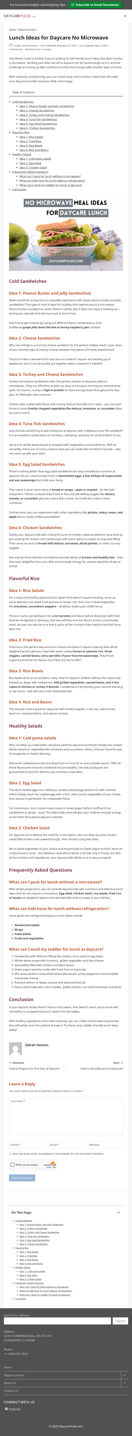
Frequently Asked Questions (30, 172)
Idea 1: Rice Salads (31, 137)
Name (15, 1145)
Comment (17, 1101)
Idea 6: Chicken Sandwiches (37, 128)
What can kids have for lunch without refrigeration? (52, 180)
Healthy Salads (21, 154)
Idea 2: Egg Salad (30, 163)
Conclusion (19, 189)
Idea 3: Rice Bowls (30, 145)
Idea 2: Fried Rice (30, 141)
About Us (10, 1383)
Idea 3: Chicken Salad (33, 167)
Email (54, 1145)
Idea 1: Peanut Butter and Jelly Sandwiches (46, 106)
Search (120, 1321)
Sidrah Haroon (30, 45)
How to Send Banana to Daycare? (101, 1065)
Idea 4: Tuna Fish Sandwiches (38, 119)
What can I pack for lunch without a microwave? (50, 176)
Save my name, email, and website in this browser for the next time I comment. (58, 1153)
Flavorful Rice (20, 132)
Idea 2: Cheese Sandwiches (36, 110)
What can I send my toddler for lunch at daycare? (50, 185)
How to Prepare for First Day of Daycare (34, 1065)
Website (94, 1145)
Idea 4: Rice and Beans (34, 150)
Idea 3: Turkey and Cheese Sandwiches (44, 115)
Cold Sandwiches (23, 102)
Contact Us (11, 1391)
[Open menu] (125, 15)
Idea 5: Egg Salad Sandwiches (38, 124)
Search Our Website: (17, 1315)
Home (8, 1367)
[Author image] (11, 46)
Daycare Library (14, 1375)
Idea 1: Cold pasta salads (35, 159)
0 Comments (15, 49)
